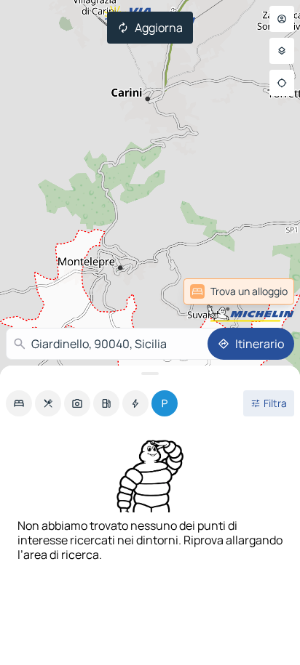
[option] (19, 403)
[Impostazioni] (281, 51)
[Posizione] (281, 83)
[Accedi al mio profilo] (281, 19)
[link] (258, 291)
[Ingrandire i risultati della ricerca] (150, 374)
